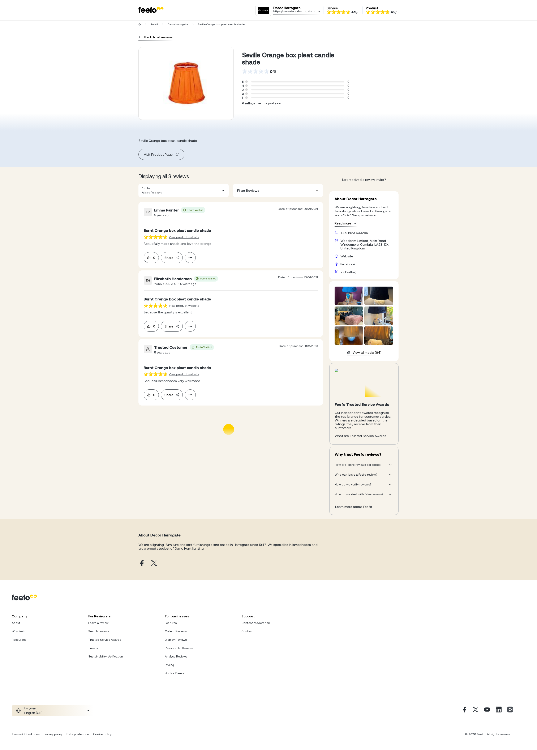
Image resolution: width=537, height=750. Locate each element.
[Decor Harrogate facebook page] (141, 563)
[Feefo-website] (151, 10)
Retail (154, 24)
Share (168, 258)
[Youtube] (487, 711)
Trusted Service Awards (104, 639)
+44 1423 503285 (354, 233)
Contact (247, 631)
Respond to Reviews (179, 648)
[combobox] (183, 190)
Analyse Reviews (176, 656)
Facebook (348, 264)
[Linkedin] (499, 711)
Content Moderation (255, 623)
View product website (184, 237)
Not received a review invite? (364, 179)
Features (171, 623)
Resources (19, 639)
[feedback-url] (155, 237)
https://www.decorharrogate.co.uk (296, 11)
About (16, 623)
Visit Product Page (158, 154)
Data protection (77, 734)
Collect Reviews (176, 631)
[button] (183, 190)
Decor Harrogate (178, 24)
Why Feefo (19, 631)
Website (346, 256)
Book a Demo (174, 673)
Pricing (169, 665)
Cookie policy (102, 734)
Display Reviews (176, 639)
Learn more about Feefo (353, 507)
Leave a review (98, 623)
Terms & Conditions (25, 734)
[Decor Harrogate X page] (154, 563)
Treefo (93, 648)
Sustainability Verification (105, 656)
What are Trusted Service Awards (360, 436)
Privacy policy (53, 734)
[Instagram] (510, 711)
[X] (475, 711)
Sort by (146, 188)
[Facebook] (464, 711)
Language (30, 708)
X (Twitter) (348, 272)
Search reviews (98, 631)
